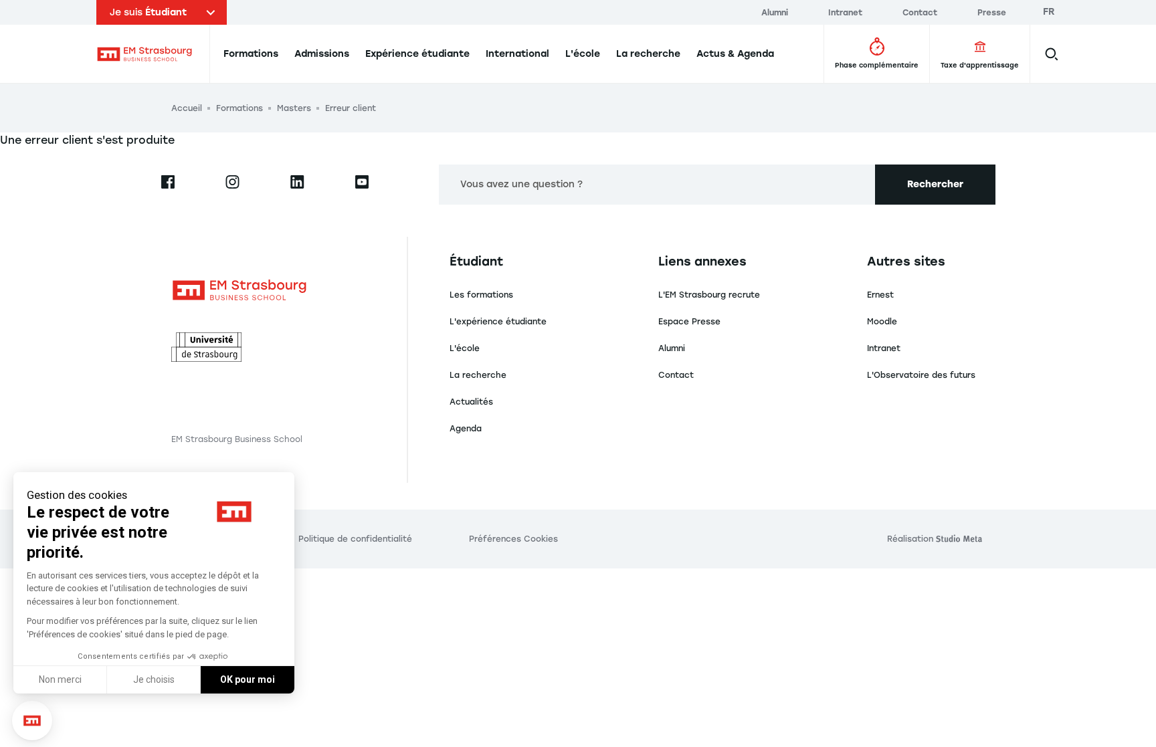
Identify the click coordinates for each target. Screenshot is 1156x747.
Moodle (882, 321)
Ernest (880, 295)
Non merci (60, 679)
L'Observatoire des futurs (921, 375)
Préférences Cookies (513, 539)
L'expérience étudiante (498, 321)
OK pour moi (247, 679)
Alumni (671, 348)
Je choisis (154, 679)
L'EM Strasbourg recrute (709, 295)
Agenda (466, 428)
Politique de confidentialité (355, 539)
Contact (676, 375)
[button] (32, 721)
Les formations (481, 295)
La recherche (478, 375)
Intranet (883, 348)
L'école (465, 348)
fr (1049, 11)
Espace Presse (689, 321)
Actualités (471, 402)
